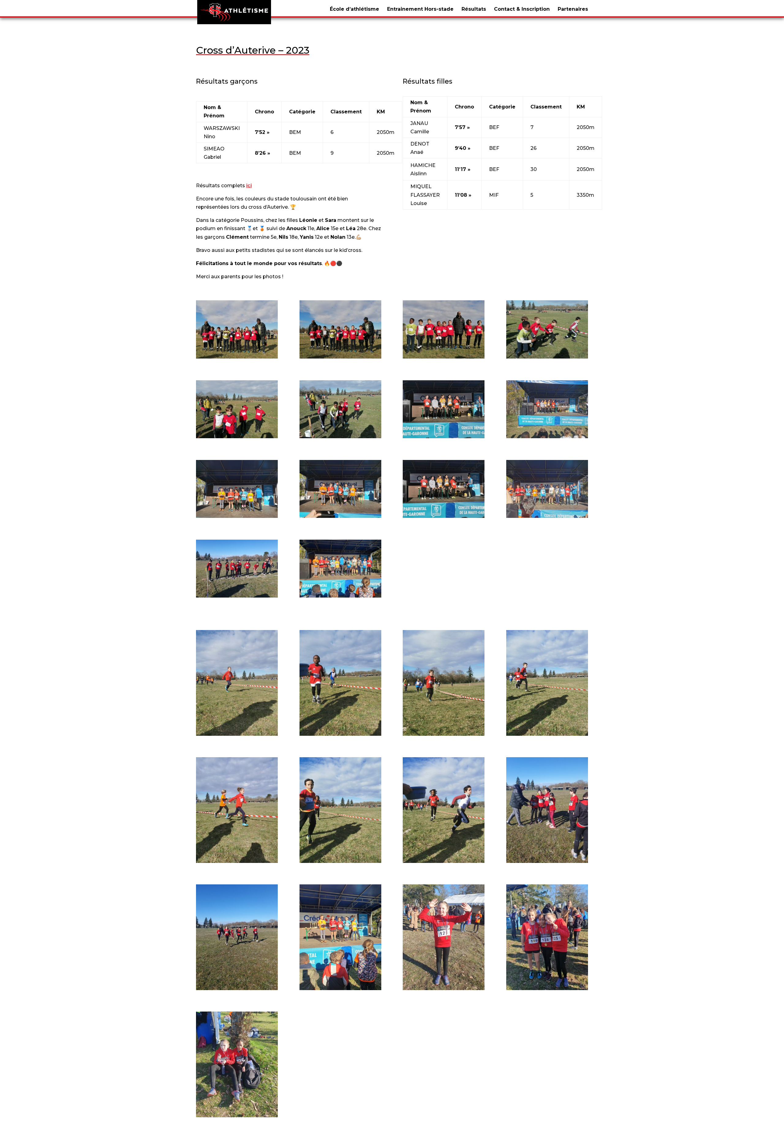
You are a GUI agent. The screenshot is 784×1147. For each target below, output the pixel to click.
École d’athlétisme (354, 9)
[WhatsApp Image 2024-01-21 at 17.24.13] (340, 987)
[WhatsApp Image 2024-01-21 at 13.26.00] (340, 435)
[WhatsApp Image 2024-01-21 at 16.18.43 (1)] (237, 732)
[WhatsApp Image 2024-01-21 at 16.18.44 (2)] (237, 860)
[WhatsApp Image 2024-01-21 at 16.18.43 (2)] (340, 732)
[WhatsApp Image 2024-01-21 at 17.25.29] (237, 1114)
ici (249, 185)
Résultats (474, 9)
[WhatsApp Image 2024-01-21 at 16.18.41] (547, 435)
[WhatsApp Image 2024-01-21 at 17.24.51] (443, 987)
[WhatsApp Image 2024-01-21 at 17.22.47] (237, 987)
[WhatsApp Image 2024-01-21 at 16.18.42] (547, 515)
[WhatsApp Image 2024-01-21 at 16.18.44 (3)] (340, 860)
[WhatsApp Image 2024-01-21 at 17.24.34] (340, 594)
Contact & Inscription (522, 9)
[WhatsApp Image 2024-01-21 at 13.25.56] (443, 355)
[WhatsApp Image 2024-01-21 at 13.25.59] (547, 355)
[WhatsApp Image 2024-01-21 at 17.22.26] (547, 860)
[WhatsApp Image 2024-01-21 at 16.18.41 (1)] (443, 435)
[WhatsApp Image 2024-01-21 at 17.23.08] (237, 594)
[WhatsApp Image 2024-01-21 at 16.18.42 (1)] (237, 515)
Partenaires (573, 9)
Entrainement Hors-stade (420, 9)
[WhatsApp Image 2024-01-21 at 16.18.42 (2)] (340, 515)
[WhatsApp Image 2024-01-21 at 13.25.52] (237, 355)
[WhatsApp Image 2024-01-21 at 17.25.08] (547, 987)
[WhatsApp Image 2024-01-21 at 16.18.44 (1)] (547, 732)
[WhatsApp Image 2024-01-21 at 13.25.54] (340, 355)
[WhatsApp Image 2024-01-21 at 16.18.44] (443, 860)
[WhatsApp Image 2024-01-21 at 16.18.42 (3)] (443, 515)
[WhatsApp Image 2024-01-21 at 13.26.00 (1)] (237, 435)
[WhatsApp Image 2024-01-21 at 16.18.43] (443, 732)
